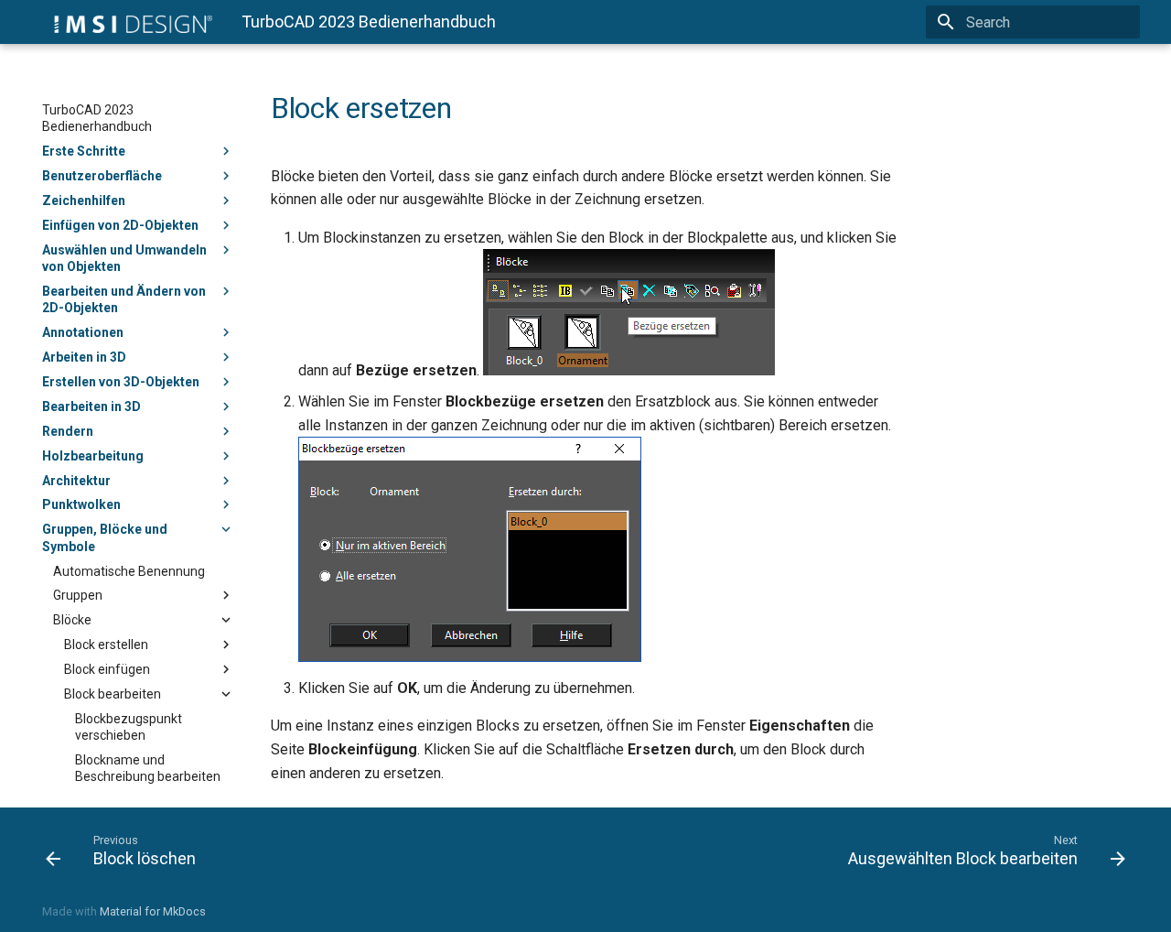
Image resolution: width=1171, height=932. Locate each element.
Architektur (76, 480)
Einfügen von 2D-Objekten (120, 225)
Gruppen (77, 595)
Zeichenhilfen (83, 200)
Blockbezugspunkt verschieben (128, 726)
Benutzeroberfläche (102, 175)
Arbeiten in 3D (84, 357)
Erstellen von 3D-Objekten (120, 381)
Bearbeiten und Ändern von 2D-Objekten (124, 299)
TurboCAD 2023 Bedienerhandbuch (97, 118)
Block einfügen (107, 669)
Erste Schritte (83, 151)
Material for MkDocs (153, 911)
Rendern (67, 431)
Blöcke (72, 619)
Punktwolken (81, 504)
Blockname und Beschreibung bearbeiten (147, 768)
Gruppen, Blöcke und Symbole (104, 537)
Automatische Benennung (129, 571)
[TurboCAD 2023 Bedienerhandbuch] (127, 22)
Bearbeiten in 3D (91, 406)
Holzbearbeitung (93, 456)
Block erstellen (106, 644)
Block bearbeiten (112, 694)
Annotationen (83, 332)
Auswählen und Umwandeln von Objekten (124, 258)
